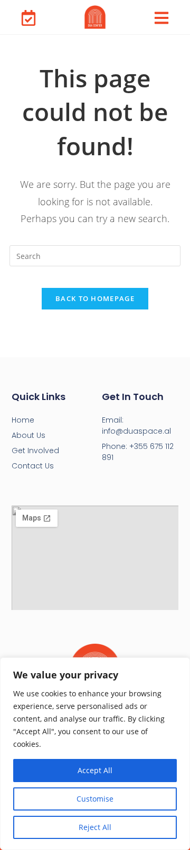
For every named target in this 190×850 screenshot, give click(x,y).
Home (23, 420)
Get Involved (35, 450)
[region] (95, 753)
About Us (28, 435)
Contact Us (33, 466)
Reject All (95, 827)
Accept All (95, 770)
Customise (95, 799)
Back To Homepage (95, 298)
